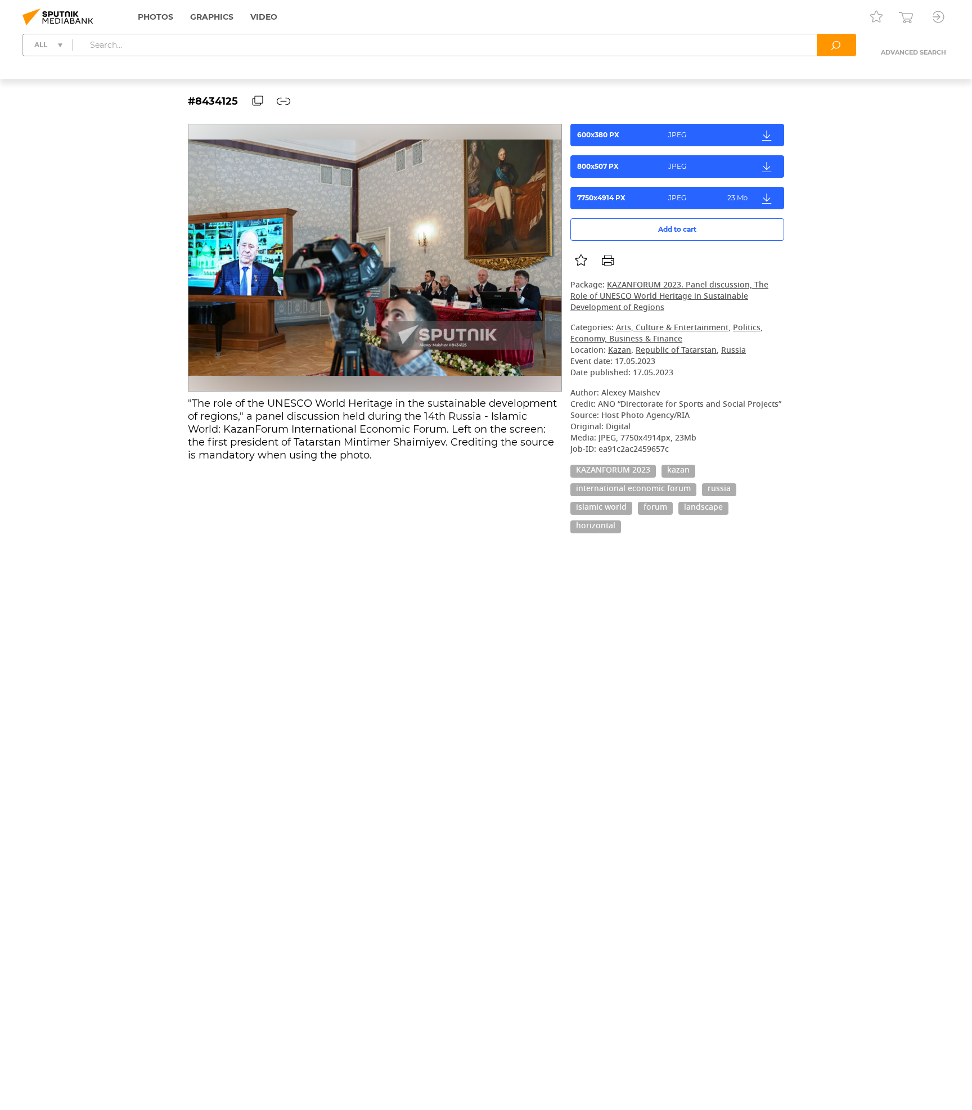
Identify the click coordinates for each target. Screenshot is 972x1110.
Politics (746, 328)
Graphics (211, 17)
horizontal (595, 526)
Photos (155, 17)
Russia (733, 350)
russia (719, 489)
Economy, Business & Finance (626, 339)
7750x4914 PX (662, 198)
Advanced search (913, 52)
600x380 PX (631, 135)
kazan (678, 471)
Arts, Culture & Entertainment (672, 328)
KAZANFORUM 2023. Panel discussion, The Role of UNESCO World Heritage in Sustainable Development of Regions (669, 296)
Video (263, 17)
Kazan (619, 350)
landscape (703, 508)
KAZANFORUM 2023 (613, 471)
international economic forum (633, 489)
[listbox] (581, 260)
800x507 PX (631, 166)
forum (655, 508)
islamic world (601, 508)
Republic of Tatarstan (676, 350)
